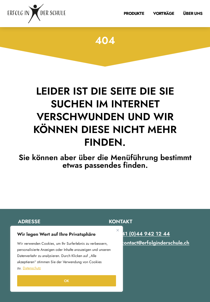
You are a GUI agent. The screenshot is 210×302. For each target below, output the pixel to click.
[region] (66, 259)
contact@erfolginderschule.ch (155, 243)
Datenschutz (32, 268)
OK (66, 280)
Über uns (192, 13)
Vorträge (163, 13)
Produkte (134, 13)
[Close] (117, 230)
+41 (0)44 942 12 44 (144, 234)
